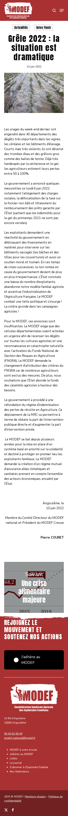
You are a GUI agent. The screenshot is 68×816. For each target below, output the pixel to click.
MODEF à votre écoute (23, 750)
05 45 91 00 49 (13, 733)
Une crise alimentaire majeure (34, 587)
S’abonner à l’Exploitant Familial (29, 767)
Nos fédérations (19, 771)
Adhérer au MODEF (21, 754)
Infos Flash (43, 27)
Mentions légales (35, 796)
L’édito (13, 758)
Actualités (21, 27)
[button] (62, 10)
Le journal (16, 763)
